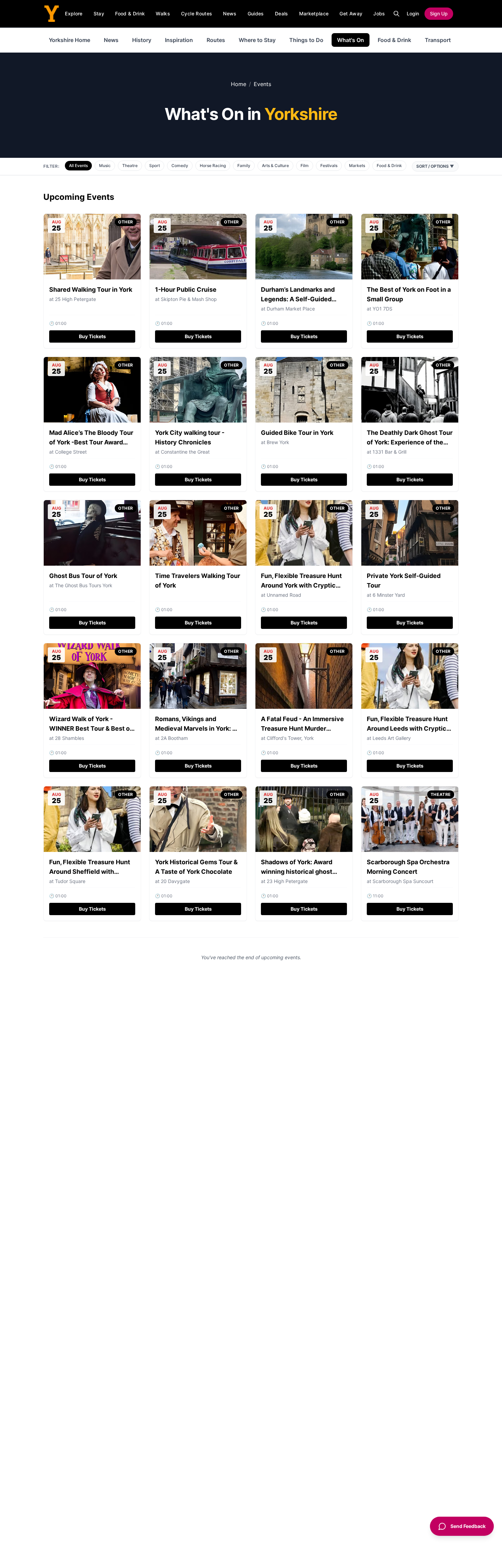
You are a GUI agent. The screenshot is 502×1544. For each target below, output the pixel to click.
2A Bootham (174, 738)
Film (305, 165)
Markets (357, 165)
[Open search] (396, 14)
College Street (71, 452)
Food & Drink (130, 13)
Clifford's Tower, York (290, 738)
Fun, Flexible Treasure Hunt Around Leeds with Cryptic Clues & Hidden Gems (407, 728)
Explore (73, 13)
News (229, 13)
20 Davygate (175, 881)
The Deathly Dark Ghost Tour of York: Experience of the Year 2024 (409, 442)
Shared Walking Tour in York (90, 289)
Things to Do (306, 40)
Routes (216, 40)
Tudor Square (70, 881)
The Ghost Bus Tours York (83, 585)
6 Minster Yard (389, 595)
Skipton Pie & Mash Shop (189, 299)
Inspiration (179, 40)
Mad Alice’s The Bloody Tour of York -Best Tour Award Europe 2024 (91, 442)
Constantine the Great (185, 452)
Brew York (278, 442)
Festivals (328, 165)
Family (243, 165)
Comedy (179, 165)
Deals (281, 13)
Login (413, 13)
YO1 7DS (382, 309)
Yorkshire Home (69, 40)
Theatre (130, 165)
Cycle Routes (196, 13)
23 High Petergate (287, 881)
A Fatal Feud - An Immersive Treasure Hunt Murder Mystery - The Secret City (302, 728)
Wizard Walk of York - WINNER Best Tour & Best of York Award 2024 (90, 728)
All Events (78, 165)
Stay (99, 13)
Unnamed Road (284, 595)
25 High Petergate (75, 299)
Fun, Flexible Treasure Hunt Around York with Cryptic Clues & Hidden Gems (301, 585)
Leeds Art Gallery (392, 738)
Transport (438, 40)
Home (238, 84)
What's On (350, 40)
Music (105, 165)
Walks (163, 13)
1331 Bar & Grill (389, 452)
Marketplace (314, 13)
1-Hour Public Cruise (186, 289)
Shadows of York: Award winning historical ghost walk (296, 871)
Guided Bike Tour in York (297, 432)
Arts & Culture (275, 165)
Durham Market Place (291, 309)
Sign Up (439, 13)
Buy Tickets (92, 336)
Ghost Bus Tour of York (83, 575)
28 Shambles (69, 738)
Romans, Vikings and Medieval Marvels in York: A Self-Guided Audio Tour (196, 728)
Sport (154, 165)
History (141, 40)
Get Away (350, 13)
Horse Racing (213, 165)
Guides (256, 13)
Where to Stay (257, 40)
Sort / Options (435, 166)
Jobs (379, 13)
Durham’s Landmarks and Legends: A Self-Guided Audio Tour (298, 299)
